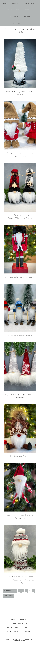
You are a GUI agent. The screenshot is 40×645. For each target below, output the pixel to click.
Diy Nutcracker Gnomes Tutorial (20, 277)
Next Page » (8, 596)
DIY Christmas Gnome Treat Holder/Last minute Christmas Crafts (20, 579)
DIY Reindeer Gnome (20, 456)
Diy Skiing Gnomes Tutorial (19, 335)
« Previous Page (10, 591)
